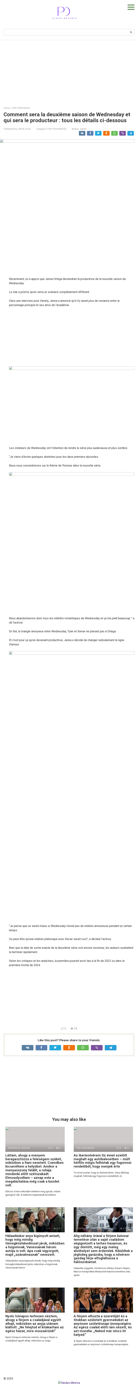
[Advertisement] (69, 70)
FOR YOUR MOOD (56, 128)
